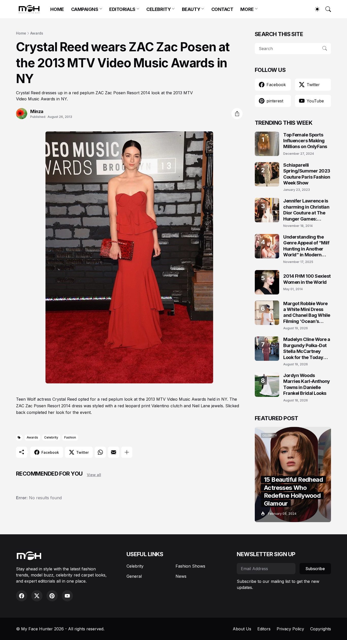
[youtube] (67, 595)
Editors (264, 628)
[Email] (113, 452)
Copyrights (320, 628)
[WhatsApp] (100, 452)
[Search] (326, 9)
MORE (247, 9)
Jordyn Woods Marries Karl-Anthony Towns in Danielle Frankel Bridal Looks (306, 384)
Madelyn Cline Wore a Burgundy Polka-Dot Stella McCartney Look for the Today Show (306, 348)
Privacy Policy (290, 628)
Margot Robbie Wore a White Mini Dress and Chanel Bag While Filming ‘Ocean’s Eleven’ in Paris (306, 312)
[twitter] (36, 595)
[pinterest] (52, 595)
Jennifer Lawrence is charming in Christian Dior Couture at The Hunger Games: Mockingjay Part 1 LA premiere (306, 210)
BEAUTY (191, 9)
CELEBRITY (158, 9)
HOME (57, 9)
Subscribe (315, 568)
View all (94, 475)
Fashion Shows (190, 566)
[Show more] (126, 452)
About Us (242, 628)
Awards (36, 33)
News (181, 576)
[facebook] (21, 595)
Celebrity (51, 437)
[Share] (237, 113)
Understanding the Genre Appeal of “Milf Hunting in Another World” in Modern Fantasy (306, 246)
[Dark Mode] (315, 9)
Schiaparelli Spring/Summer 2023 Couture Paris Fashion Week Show (306, 173)
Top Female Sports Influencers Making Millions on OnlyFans (305, 140)
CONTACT (222, 9)
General (134, 576)
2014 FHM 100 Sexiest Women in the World (307, 279)
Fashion (70, 437)
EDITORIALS (122, 9)
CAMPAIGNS (84, 9)
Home (21, 33)
